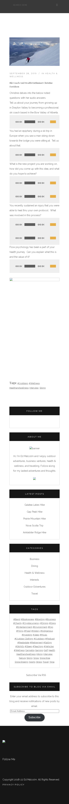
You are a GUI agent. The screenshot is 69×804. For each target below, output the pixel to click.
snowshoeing (21, 662)
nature (22, 658)
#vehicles (49, 646)
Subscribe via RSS (36, 675)
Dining (34, 566)
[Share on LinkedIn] (24, 360)
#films (19, 631)
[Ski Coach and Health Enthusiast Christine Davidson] (34, 51)
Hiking (39, 654)
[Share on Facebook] (11, 360)
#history (35, 631)
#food (27, 631)
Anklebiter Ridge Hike (34, 532)
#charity (17, 623)
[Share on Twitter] (15, 360)
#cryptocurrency (31, 623)
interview (34, 388)
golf (46, 650)
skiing (43, 388)
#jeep (36, 635)
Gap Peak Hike (34, 511)
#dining (44, 623)
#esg (50, 627)
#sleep (28, 646)
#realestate (23, 642)
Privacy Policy (13, 784)
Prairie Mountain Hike (34, 518)
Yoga (51, 662)
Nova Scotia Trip (34, 525)
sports (32, 662)
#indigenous (46, 631)
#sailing (47, 642)
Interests (34, 579)
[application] (34, 122)
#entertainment (24, 627)
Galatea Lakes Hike (34, 504)
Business (34, 559)
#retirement (36, 642)
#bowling (40, 619)
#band (16, 619)
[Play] (13, 122)
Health (52, 650)
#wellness (34, 383)
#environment (40, 627)
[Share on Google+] (20, 360)
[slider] (54, 118)
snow (36, 658)
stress (39, 662)
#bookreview (27, 619)
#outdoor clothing (24, 639)
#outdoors (22, 383)
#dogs (52, 623)
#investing (27, 635)
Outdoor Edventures (35, 586)
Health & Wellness (35, 573)
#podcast (50, 639)
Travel (34, 593)
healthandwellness (19, 388)
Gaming (39, 650)
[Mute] (47, 122)
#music (43, 635)
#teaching (38, 646)
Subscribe (34, 717)
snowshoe (45, 658)
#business (50, 619)
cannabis (29, 650)
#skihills (19, 646)
